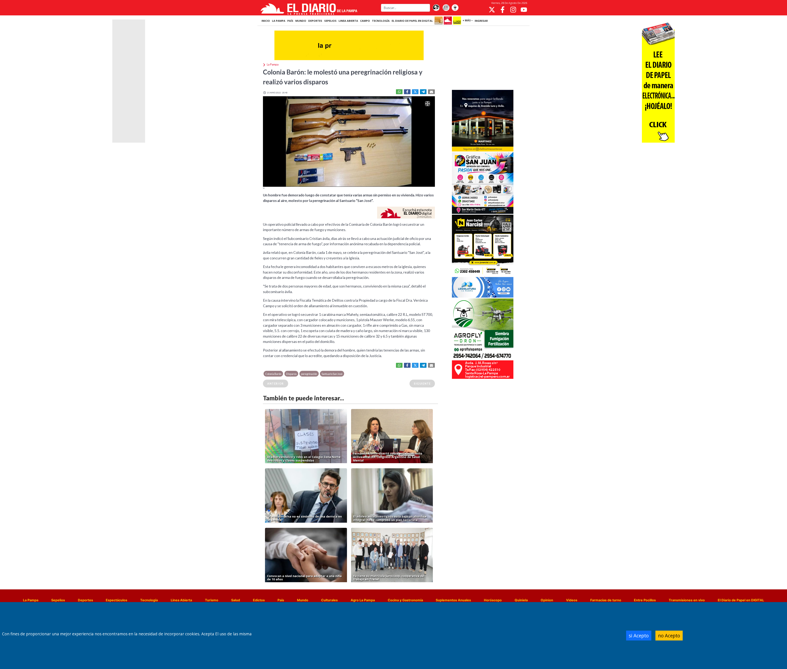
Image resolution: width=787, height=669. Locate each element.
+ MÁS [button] (467, 20)
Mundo (302, 600)
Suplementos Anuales (453, 600)
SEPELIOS (330, 21)
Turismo (211, 600)
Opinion (547, 600)
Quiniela (521, 600)
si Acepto (639, 635)
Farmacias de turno (605, 600)
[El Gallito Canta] (436, 7)
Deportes (85, 600)
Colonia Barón (273, 374)
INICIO (266, 21)
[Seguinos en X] (492, 9)
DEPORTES (315, 21)
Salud (235, 600)
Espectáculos (116, 600)
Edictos (259, 600)
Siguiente (422, 383)
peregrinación (309, 374)
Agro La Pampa (363, 600)
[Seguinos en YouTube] (524, 9)
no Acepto (669, 635)
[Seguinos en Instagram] (513, 9)
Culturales (329, 600)
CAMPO (365, 21)
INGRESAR (481, 21)
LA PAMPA (278, 21)
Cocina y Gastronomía (405, 600)
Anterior (275, 383)
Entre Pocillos (645, 600)
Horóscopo (493, 600)
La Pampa (30, 600)
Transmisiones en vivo (687, 600)
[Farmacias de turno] (454, 7)
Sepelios (58, 600)
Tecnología (149, 600)
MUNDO (300, 21)
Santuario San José (332, 374)
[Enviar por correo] (431, 91)
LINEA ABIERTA (348, 21)
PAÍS (290, 21)
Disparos (291, 374)
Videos (571, 600)
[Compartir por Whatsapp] (399, 91)
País (280, 600)
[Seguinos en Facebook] (502, 9)
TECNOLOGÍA (381, 21)
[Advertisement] (482, 58)
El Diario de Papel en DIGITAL (412, 21)
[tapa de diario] (445, 7)
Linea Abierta (181, 600)
